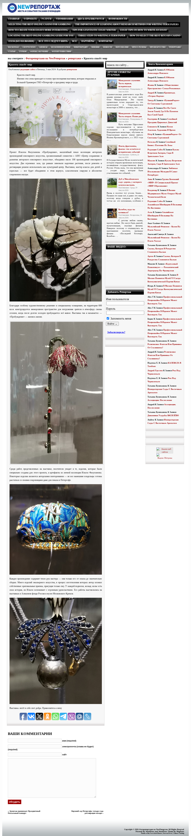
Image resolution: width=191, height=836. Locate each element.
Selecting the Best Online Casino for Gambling (39, 24)
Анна (150, 179)
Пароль (110, 308)
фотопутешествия (61, 51)
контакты (105, 41)
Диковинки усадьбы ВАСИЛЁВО (163, 415)
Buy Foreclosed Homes (154, 833)
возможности (118, 19)
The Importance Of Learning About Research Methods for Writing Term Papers (127, 24)
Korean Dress (167, 833)
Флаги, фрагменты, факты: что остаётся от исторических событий (129, 149)
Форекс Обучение (39, 51)
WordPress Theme (166, 831)
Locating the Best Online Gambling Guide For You (41, 35)
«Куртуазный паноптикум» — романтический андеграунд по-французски (163, 267)
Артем (151, 256)
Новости (107, 47)
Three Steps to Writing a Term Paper (101, 35)
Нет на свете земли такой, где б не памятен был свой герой (163, 111)
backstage (13, 47)
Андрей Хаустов (155, 370)
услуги (46, 19)
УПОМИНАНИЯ (64, 19)
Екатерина (152, 119)
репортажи (175, 47)
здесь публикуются (90, 19)
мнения (95, 47)
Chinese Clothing (178, 833)
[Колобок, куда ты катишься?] (112, 213)
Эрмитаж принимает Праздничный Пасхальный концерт (24, 812)
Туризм (22, 51)
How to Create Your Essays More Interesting (38, 30)
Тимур (151, 100)
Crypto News (29, 47)
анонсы (43, 47)
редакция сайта (28, 69)
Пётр (150, 134)
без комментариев (60, 47)
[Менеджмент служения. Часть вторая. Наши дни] (112, 117)
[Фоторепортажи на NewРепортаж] (40, 11)
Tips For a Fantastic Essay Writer (94, 30)
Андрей (151, 93)
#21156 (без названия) (21, 41)
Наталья (152, 142)
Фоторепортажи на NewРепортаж (45, 58)
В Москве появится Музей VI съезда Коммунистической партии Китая (164, 278)
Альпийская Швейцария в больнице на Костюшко (160, 215)
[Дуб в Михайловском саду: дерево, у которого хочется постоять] (112, 183)
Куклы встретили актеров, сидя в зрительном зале (163, 152)
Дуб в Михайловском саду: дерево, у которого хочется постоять (130, 182)
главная (13, 19)
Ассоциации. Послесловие (160, 400)
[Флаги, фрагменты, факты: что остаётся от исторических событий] (112, 150)
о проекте (30, 19)
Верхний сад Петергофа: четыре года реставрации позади (87, 812)
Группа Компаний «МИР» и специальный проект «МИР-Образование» (163, 182)
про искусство (157, 47)
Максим (151, 160)
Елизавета (152, 126)
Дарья (151, 108)
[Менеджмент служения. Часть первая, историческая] (112, 84)
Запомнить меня (120, 318)
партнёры (87, 41)
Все (74, 41)
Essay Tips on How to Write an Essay (143, 30)
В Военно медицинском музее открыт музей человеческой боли (164, 193)
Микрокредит (81, 47)
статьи (11, 51)
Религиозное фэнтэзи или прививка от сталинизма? (162, 355)
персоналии (122, 47)
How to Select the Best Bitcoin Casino (155, 35)
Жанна (151, 85)
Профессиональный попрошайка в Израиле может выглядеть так (165, 300)
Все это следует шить (53, 41)
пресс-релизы (139, 47)
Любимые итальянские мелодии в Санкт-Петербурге (163, 171)
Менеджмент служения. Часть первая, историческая (129, 83)
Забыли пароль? (116, 332)
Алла (150, 212)
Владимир (152, 190)
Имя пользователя (117, 299)
